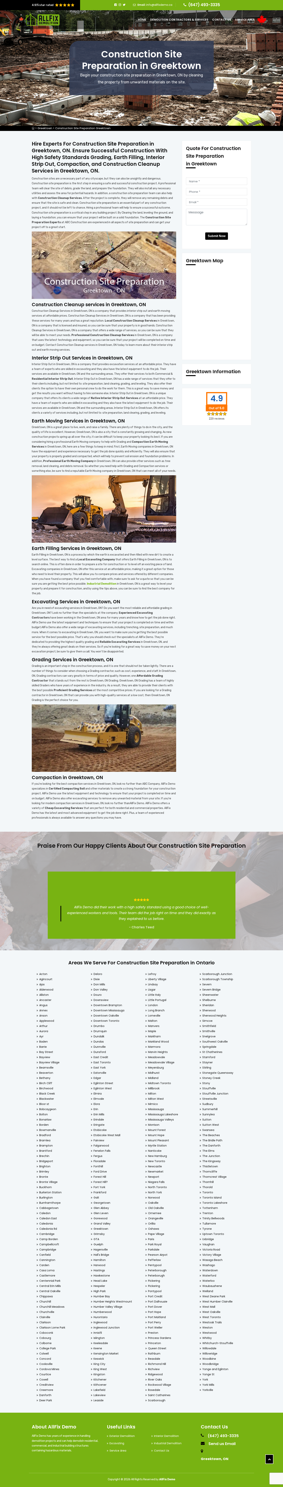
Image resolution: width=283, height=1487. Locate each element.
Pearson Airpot (157, 1255)
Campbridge (47, 1249)
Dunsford (100, 1052)
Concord (45, 1359)
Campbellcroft (49, 1244)
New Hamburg (157, 1156)
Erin (96, 1109)
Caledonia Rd (48, 1229)
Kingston (99, 1374)
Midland (153, 1078)
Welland (207, 1291)
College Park (47, 1348)
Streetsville (209, 1099)
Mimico (153, 1104)
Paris (151, 1239)
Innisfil (98, 1333)
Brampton (46, 1146)
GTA (96, 1239)
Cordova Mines (49, 1369)
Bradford (45, 1135)
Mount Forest (157, 1130)
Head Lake (100, 1281)
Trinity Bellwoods (213, 1218)
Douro (98, 995)
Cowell (43, 1379)
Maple (152, 1031)
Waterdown (210, 1270)
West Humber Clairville (217, 1301)
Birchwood (46, 1088)
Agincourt (45, 979)
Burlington (46, 1197)
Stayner (207, 1062)
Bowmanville (47, 1130)
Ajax (42, 984)
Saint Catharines (159, 1395)
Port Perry (154, 1322)
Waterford (209, 1275)
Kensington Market (106, 1353)
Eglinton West (103, 1088)
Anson (43, 1016)
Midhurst (154, 1073)
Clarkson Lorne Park (52, 1327)
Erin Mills (99, 1114)
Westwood (209, 1333)
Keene (98, 1348)
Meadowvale (156, 1057)
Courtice (45, 1374)
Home (142, 20)
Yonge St (208, 1374)
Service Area (245, 20)
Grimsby (99, 1234)
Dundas (99, 1042)
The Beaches (211, 1135)
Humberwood (103, 1312)
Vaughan (208, 1244)
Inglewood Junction (107, 1327)
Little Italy (154, 995)
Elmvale (99, 1099)
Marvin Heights (158, 1052)
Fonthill (98, 1166)
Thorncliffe (209, 1172)
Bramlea (44, 1140)
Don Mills (99, 984)
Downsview (101, 1000)
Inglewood (100, 1322)
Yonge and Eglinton (215, 1369)
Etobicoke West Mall (107, 1135)
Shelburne (209, 1000)
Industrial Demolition (168, 1443)
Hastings (99, 1270)
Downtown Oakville (106, 1016)
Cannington (47, 1260)
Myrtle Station (157, 1146)
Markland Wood (158, 1042)
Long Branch (156, 1010)
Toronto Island (212, 1197)
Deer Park (45, 1400)
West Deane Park (213, 1296)
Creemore (46, 1390)
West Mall (208, 1307)
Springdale (209, 1047)
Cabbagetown (49, 1208)
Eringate (99, 1125)
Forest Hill (100, 1177)
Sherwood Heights (214, 1016)
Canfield (45, 1255)
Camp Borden (48, 1239)
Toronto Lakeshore (214, 1203)
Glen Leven (101, 1213)
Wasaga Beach (212, 1260)
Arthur (43, 1026)
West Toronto (211, 1317)
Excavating (117, 1443)
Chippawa (46, 1296)
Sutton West (210, 1125)
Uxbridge (208, 1239)
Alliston (44, 995)
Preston (153, 1333)
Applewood (46, 1021)
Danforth (45, 1395)
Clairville (44, 1317)
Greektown (45, 128)
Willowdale (209, 1348)
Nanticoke (155, 1151)
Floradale (100, 1161)
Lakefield (99, 1390)
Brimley (44, 1172)
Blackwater (46, 1099)
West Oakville (211, 1312)
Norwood (154, 1197)
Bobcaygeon (47, 1109)
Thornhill (208, 1182)
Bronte (43, 1177)
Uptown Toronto (213, 1234)
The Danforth (211, 1146)
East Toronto (102, 1062)
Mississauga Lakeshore (163, 1114)
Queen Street (157, 1348)
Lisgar (152, 990)
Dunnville (100, 1047)
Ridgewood (155, 1374)
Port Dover (155, 1307)
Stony (206, 1083)
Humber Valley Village (108, 1307)
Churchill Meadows (51, 1307)
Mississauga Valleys (161, 1120)
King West (100, 1369)
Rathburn (154, 1353)
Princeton (154, 1343)
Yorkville (207, 1390)
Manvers (153, 1026)
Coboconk (46, 1333)
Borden (44, 1125)
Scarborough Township (217, 979)
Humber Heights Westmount (113, 1301)
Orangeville (155, 1218)
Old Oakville (156, 1208)
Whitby (207, 1338)
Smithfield (209, 1026)
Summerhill (210, 1109)
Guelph (98, 1244)
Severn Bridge (211, 990)
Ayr (41, 1036)
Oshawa (153, 1229)
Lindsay (153, 984)
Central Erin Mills (50, 1286)
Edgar (97, 1078)
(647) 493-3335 (204, 5)
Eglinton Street (103, 1083)
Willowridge (209, 1353)
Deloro (98, 974)
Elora (97, 1104)
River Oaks (155, 1379)
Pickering (154, 1281)
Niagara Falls (156, 1182)
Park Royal (155, 1244)
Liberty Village (157, 979)
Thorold (207, 1187)
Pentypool (155, 1265)
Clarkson (45, 1322)
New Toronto (156, 1161)
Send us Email (222, 1443)
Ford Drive (100, 1172)
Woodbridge (210, 1364)
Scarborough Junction (217, 974)
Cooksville (46, 1364)
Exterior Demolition (122, 1436)
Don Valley (101, 990)
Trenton (207, 1213)
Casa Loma (46, 1270)
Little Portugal (157, 1000)
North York (155, 1192)
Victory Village (211, 1255)
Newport (153, 1177)
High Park (100, 1291)
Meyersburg (156, 1068)
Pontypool (155, 1291)
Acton (43, 974)
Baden (43, 1042)
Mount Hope (156, 1135)
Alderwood (46, 990)
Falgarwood (101, 1146)
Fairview (99, 1140)
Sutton (206, 1120)
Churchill (45, 1301)
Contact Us (221, 20)
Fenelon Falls (102, 1151)
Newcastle (155, 1166)
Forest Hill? (101, 1182)
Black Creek (47, 1094)
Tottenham (210, 1208)
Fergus (98, 1156)
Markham (154, 1036)
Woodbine (209, 1359)
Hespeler (99, 1286)
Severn (207, 984)
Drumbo (99, 1026)
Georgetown (102, 1203)
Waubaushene (212, 1286)
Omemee (154, 1213)
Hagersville (101, 1249)
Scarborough (156, 1400)
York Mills (208, 1385)
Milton (152, 1094)
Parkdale (153, 1249)
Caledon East (48, 1218)
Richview (154, 1369)
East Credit (101, 1057)
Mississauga (156, 1109)
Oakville (153, 1203)
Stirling (206, 1068)
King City (99, 1364)
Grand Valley (102, 1223)
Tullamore (209, 1223)
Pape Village (156, 1234)
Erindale (99, 1120)
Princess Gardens (159, 1338)
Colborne (45, 1343)
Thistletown (210, 1166)
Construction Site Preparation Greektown (83, 128)
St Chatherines (212, 1052)
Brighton (44, 1166)
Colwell (44, 1353)
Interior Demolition (166, 1436)
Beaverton (46, 1073)
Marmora (154, 1047)
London (153, 1005)
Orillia (151, 1223)
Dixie (97, 979)
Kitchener (100, 1379)
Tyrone (207, 1229)
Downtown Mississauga (109, 1010)
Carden (44, 1265)
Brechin (44, 1156)
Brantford (45, 1151)
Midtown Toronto (159, 1083)
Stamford (208, 1057)
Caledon (45, 1213)
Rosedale (154, 1390)
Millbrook (154, 1088)
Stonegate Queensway (217, 1073)
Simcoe (207, 1021)
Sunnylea (208, 1114)
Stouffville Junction (215, 1094)
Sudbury (207, 1104)
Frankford (100, 1192)
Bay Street (46, 1052)
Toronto (207, 1192)
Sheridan (208, 1005)
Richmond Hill (157, 1364)
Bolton (43, 1114)
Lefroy (152, 974)
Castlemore (47, 1275)
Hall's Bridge (101, 1255)
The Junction (211, 1156)
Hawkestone (102, 1275)
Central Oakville (49, 1291)
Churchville (46, 1312)
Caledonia (46, 1223)
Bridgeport (46, 1161)
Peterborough (157, 1270)
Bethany (44, 1078)
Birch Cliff (45, 1083)
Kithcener (100, 1385)
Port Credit (155, 1296)
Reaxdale (154, 1359)
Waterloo (208, 1281)
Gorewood (100, 1218)
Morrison (153, 1125)
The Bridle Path (212, 1140)
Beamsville (46, 1068)
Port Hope (154, 1312)
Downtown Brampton (108, 1005)
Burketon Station (50, 1192)
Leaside (99, 1400)
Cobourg (45, 1338)
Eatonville (100, 1073)
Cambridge (46, 1234)
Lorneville (154, 1016)
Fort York (99, 1187)
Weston (207, 1327)
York (205, 1379)
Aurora (43, 1031)
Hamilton (100, 1260)
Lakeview (99, 1395)
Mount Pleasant (158, 1140)
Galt (96, 1197)
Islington (99, 1338)
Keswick (99, 1359)
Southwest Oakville (215, 1042)
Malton (152, 1021)
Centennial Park (49, 1281)
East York (100, 1068)
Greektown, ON (214, 1458)
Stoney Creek (211, 1078)
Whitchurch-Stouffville (217, 1343)
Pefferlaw (154, 1260)
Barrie (43, 1047)
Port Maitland (157, 1317)
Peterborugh (156, 1275)
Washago (208, 1265)
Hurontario (101, 1317)
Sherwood (209, 1010)
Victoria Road (211, 1249)
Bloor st (44, 1104)
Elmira (98, 1094)
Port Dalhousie (157, 1301)
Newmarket (155, 1172)
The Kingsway (211, 1161)
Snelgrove (209, 1036)
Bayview (44, 1057)
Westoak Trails (212, 1322)
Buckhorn (45, 1187)
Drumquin (100, 1031)
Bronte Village (48, 1182)
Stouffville (209, 1088)
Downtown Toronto (106, 1021)
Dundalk (99, 1036)
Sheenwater (210, 995)
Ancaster (45, 1000)
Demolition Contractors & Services (179, 20)
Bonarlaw (45, 1120)
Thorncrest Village (214, 1177)
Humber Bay (102, 1296)
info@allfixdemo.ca (159, 5)
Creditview (46, 1385)
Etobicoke (100, 1130)
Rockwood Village (159, 1385)
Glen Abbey (101, 1208)
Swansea (208, 1130)
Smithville (208, 1031)
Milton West (156, 1099)
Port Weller (155, 1327)
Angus (43, 1005)
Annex (43, 1010)
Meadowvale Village (161, 1062)
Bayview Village (49, 1062)
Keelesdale (101, 1343)
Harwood (99, 1265)
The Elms (208, 1151)
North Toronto (157, 1187)
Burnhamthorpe (50, 1203)
